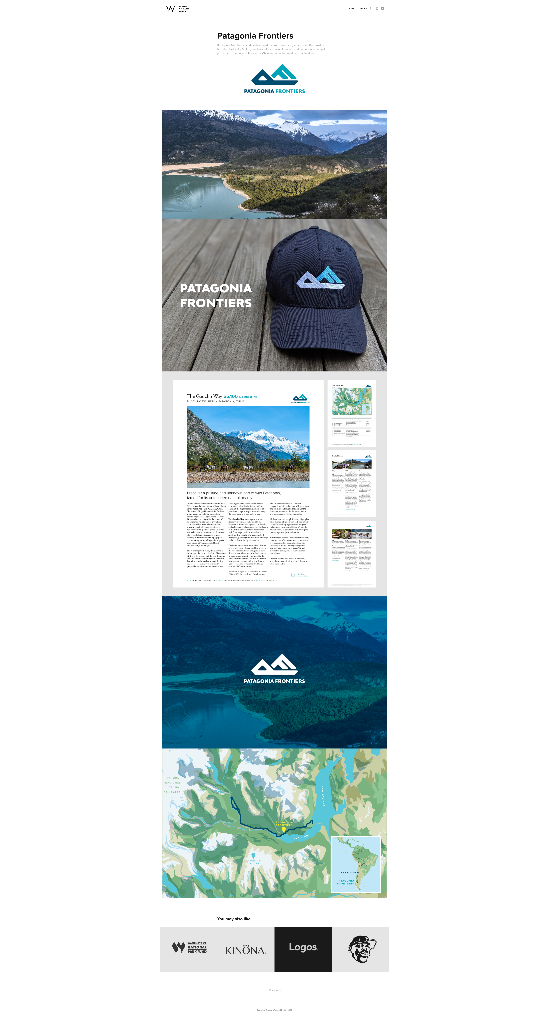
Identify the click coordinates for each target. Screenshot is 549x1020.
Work (363, 8)
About (353, 8)
